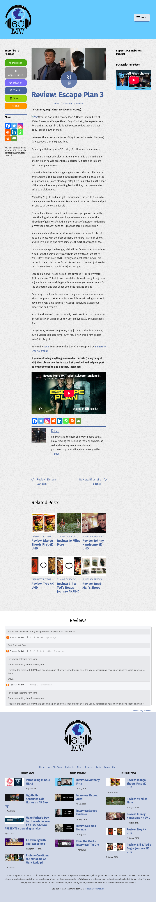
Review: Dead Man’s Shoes (91, 586)
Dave (57, 103)
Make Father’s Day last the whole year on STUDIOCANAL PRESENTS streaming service (27, 823)
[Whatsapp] (66, 421)
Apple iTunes (15, 75)
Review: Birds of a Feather (90, 482)
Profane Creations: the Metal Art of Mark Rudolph (37, 859)
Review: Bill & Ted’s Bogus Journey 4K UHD (68, 587)
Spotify (17, 98)
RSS (17, 105)
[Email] (78, 421)
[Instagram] (47, 421)
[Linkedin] (59, 421)
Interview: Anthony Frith (88, 781)
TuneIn (17, 90)
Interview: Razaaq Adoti (87, 797)
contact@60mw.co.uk (94, 889)
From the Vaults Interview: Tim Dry (87, 843)
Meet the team (55, 767)
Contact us (109, 767)
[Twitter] (41, 421)
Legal (98, 767)
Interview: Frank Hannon (86, 827)
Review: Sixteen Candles (46, 482)
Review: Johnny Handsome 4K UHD (93, 544)
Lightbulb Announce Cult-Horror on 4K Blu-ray (26, 801)
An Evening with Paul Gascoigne (36, 841)
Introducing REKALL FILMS (38, 781)
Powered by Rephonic (142, 711)
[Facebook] (34, 421)
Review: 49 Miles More (137, 800)
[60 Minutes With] (18, 34)
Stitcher (17, 82)
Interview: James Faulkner (86, 812)
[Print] (72, 421)
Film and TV (68, 103)
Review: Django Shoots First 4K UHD (42, 544)
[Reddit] (53, 421)
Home (42, 767)
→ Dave (55, 453)
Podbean (17, 62)
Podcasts (69, 767)
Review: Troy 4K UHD (136, 831)
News (79, 767)
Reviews (79, 103)
